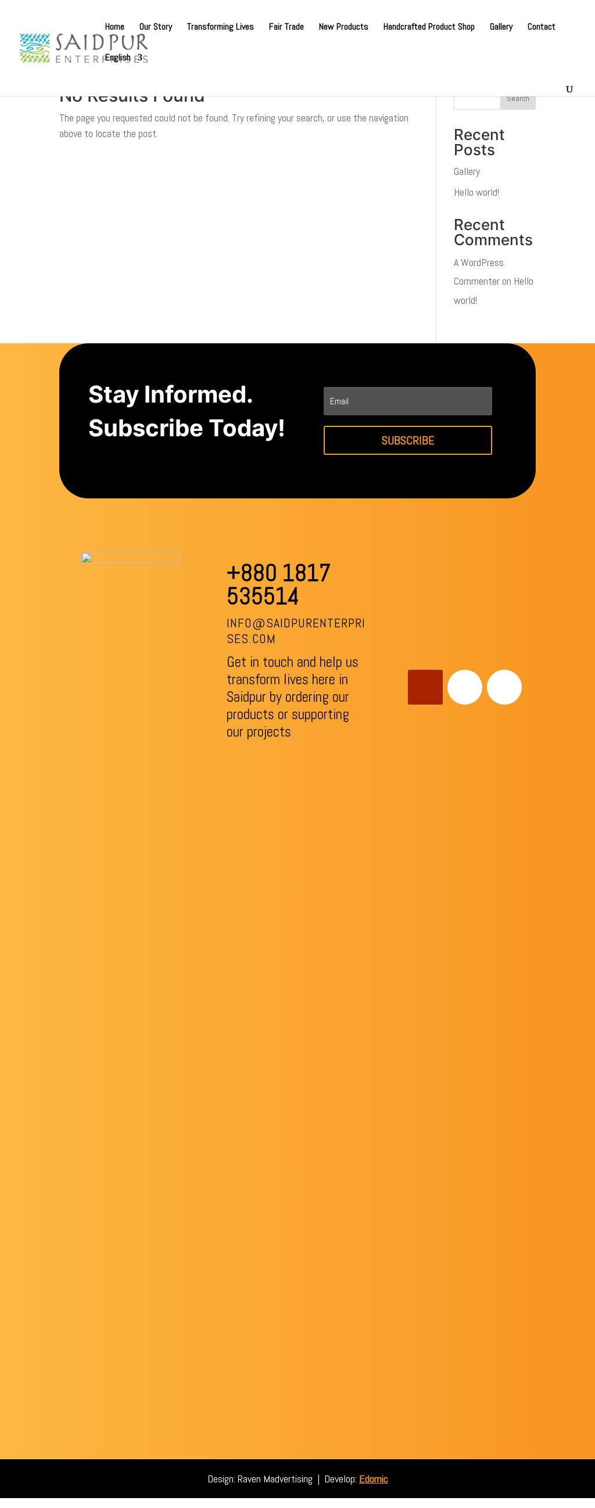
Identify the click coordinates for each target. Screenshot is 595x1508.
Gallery (501, 28)
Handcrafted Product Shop (429, 28)
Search (518, 98)
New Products (343, 28)
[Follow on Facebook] (464, 687)
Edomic (373, 1478)
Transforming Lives (220, 28)
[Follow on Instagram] (504, 687)
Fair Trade (286, 28)
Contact (541, 28)
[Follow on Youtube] (425, 687)
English (118, 58)
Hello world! (476, 192)
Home (114, 28)
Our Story (155, 28)
